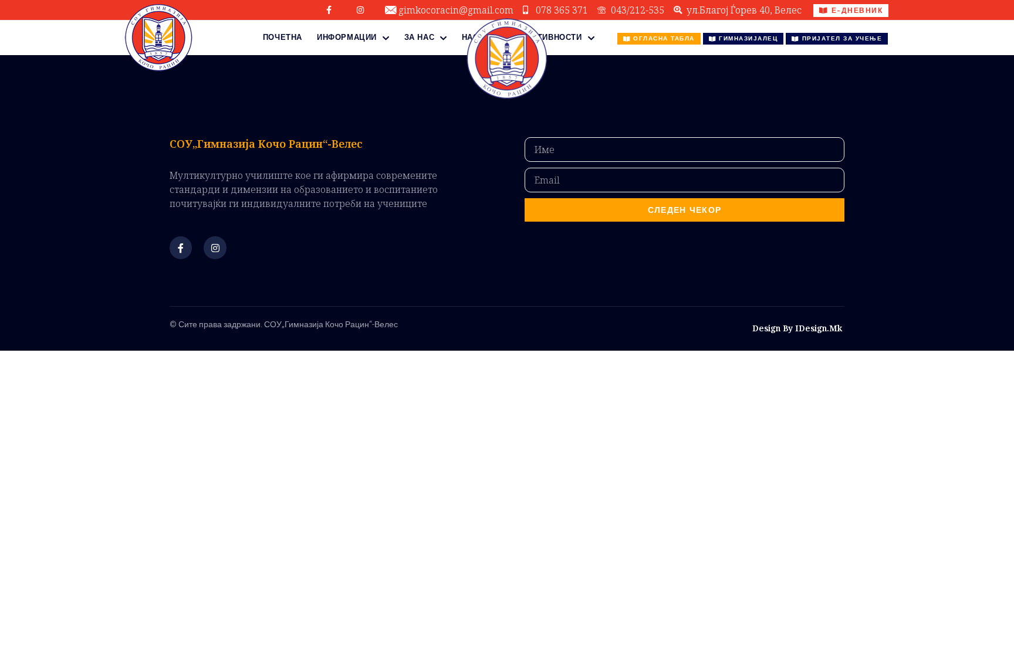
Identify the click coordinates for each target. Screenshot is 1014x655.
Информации (347, 37)
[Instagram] (360, 10)
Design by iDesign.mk (797, 328)
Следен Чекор (685, 210)
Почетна (282, 37)
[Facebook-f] (329, 10)
